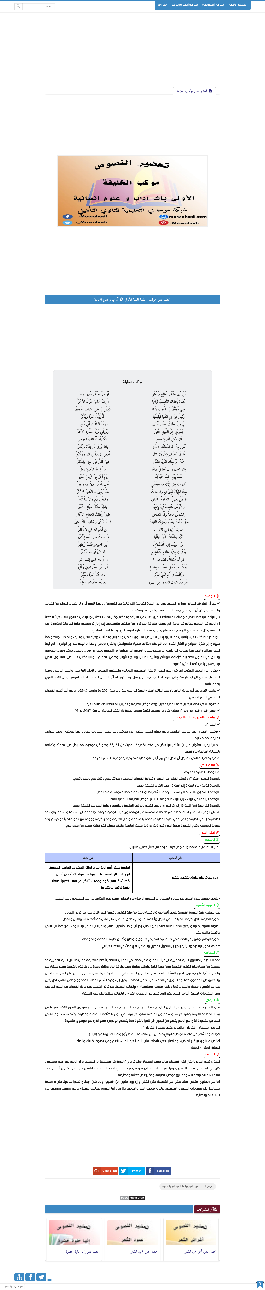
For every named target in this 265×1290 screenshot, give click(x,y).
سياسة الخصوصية (213, 4)
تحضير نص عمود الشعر (144, 1251)
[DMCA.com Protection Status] (132, 1199)
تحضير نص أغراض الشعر (200, 1251)
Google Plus (109, 1170)
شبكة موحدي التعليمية (13, 1286)
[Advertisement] (132, 53)
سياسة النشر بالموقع (185, 4)
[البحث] (18, 6)
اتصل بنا (162, 4)
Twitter (136, 1170)
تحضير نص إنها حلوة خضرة (83, 1251)
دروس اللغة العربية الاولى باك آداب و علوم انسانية (187, 1186)
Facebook (163, 1170)
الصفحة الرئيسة (237, 4)
